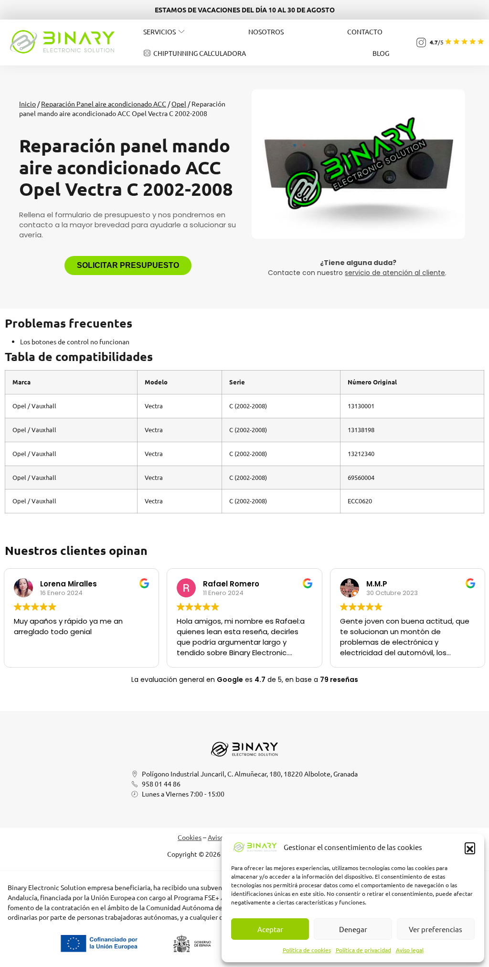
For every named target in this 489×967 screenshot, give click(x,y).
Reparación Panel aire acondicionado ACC (103, 103)
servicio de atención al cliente (395, 272)
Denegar (353, 929)
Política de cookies (307, 950)
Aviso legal (410, 950)
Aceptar (270, 929)
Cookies (190, 837)
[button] (470, 847)
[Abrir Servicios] (181, 31)
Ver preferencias (435, 929)
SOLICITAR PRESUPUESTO (128, 265)
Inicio (27, 103)
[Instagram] (421, 42)
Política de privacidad (363, 950)
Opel (178, 103)
